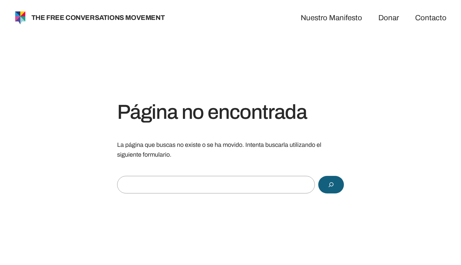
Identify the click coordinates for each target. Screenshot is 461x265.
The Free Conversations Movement (98, 17)
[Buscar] (331, 184)
